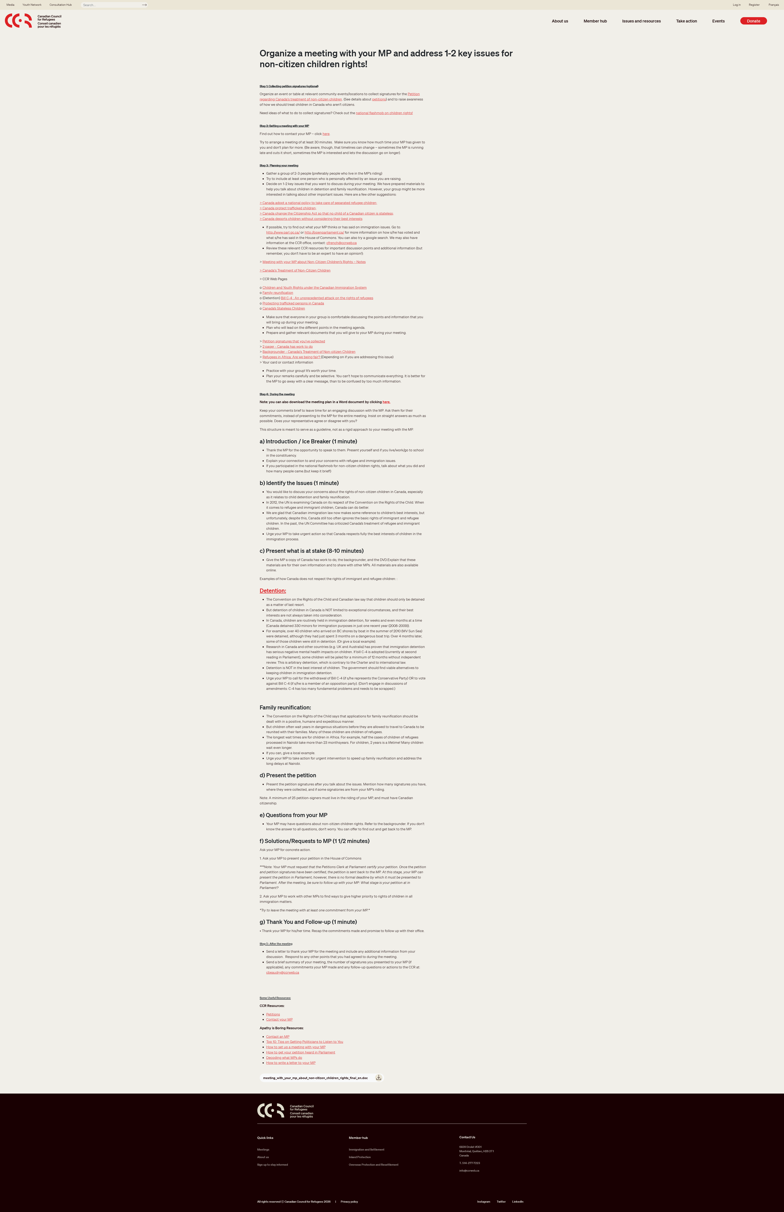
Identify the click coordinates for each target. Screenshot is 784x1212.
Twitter (501, 1201)
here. (386, 402)
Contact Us (467, 1137)
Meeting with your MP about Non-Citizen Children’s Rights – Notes (314, 262)
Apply (146, 5)
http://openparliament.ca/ (324, 232)
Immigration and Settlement (366, 1149)
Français (774, 5)
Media (10, 5)
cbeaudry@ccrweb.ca (282, 972)
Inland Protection (360, 1157)
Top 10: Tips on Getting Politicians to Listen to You (304, 1041)
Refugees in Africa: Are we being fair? (292, 357)
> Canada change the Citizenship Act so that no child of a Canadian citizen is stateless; (327, 213)
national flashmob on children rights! (384, 113)
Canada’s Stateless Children (284, 308)
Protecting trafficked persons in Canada (293, 303)
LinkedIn (517, 1201)
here (326, 134)
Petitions (273, 1014)
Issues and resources (641, 20)
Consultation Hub (61, 5)
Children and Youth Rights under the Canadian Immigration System (315, 287)
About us (560, 20)
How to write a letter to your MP (290, 1062)
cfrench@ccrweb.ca (341, 243)
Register (754, 5)
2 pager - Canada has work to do (288, 346)
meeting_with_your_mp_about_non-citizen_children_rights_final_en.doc (315, 1078)
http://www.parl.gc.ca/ (283, 232)
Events (718, 20)
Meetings (263, 1149)
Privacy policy (349, 1201)
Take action (686, 20)
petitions (379, 99)
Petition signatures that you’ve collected (294, 341)
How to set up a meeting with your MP (295, 1047)
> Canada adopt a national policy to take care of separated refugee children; (318, 203)
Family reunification (278, 292)
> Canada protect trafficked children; (288, 208)
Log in (737, 5)
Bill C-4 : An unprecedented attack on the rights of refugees (327, 298)
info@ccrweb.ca (469, 1170)
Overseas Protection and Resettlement (374, 1164)
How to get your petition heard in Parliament (300, 1052)
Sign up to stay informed (272, 1164)
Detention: (273, 590)
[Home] (33, 20)
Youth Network (31, 5)
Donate (753, 20)
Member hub (595, 20)
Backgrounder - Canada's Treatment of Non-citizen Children (309, 351)
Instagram (483, 1201)
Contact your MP (279, 1019)
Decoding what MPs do (284, 1057)
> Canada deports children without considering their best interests (311, 218)
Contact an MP (277, 1036)
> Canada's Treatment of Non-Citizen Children (295, 270)
